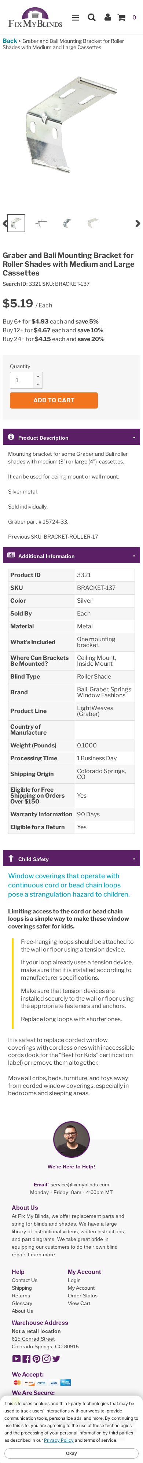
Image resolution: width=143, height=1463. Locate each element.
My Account (81, 1288)
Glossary (22, 1303)
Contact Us (24, 1280)
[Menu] (75, 17)
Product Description (43, 438)
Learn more (41, 1254)
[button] (38, 376)
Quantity (20, 366)
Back (10, 40)
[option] (16, 223)
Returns (21, 1295)
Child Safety (33, 859)
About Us (22, 1311)
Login (74, 1280)
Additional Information (46, 556)
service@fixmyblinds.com (80, 1184)
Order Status (83, 1295)
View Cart (79, 1303)
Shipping (22, 1288)
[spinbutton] (28, 380)
